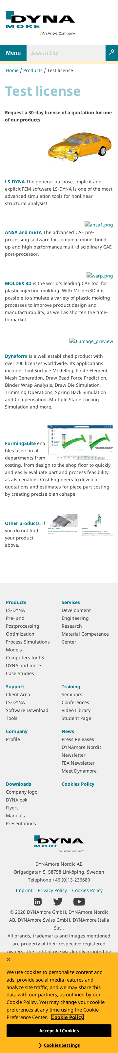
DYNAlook (16, 800)
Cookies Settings (62, 1045)
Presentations (21, 823)
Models (14, 649)
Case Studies (20, 673)
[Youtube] (79, 901)
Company (17, 731)
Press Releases (78, 739)
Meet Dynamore (79, 771)
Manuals (15, 815)
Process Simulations (28, 642)
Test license (60, 70)
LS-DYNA (15, 181)
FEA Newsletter (78, 763)
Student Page (76, 718)
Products (33, 70)
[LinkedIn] (38, 901)
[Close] (8, 959)
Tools (11, 718)
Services (71, 602)
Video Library (76, 710)
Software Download (27, 710)
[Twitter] (58, 901)
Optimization (20, 634)
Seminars (72, 694)
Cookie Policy (67, 1017)
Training (71, 686)
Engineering (75, 618)
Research (72, 626)
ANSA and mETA (23, 232)
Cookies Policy (78, 784)
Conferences (75, 702)
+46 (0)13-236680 (71, 880)
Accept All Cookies (59, 1031)
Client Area (18, 694)
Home (12, 70)
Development (76, 610)
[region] (59, 1003)
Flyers (12, 807)
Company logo (21, 792)
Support (15, 686)
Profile (13, 739)
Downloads (18, 784)
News (68, 731)
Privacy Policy (52, 890)
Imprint (24, 890)
